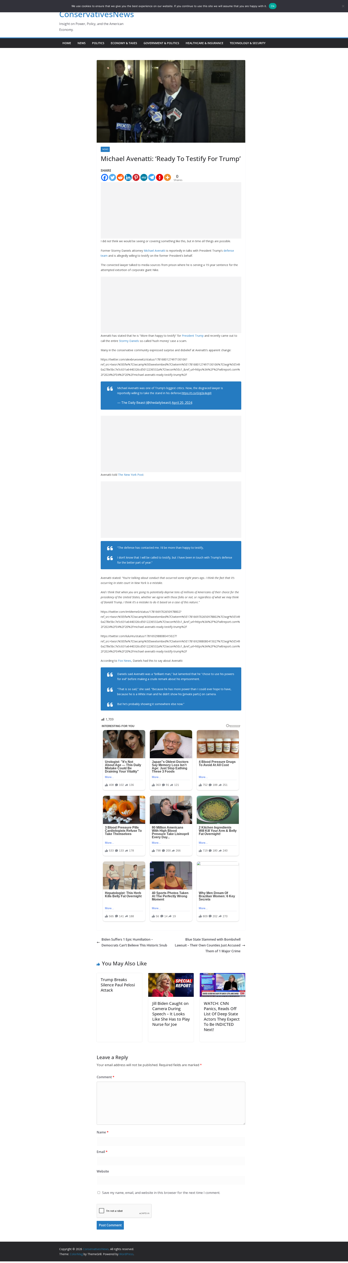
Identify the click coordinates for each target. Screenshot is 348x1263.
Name (103, 1132)
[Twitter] (112, 177)
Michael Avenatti (155, 250)
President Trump (192, 336)
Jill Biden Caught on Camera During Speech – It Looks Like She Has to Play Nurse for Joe (171, 1014)
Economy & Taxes (124, 43)
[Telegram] (151, 177)
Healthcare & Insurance (204, 43)
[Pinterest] (136, 177)
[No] (343, 6)
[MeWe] (143, 177)
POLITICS (98, 43)
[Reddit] (120, 177)
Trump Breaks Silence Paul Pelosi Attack (118, 985)
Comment (105, 1077)
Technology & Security (247, 43)
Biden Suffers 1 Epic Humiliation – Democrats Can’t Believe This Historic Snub (134, 942)
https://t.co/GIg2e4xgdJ (196, 393)
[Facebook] (104, 177)
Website (103, 1171)
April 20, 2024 (182, 402)
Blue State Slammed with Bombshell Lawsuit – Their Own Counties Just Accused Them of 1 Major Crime (207, 945)
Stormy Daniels (129, 341)
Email (102, 1152)
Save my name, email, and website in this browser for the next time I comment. (161, 1192)
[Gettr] (159, 177)
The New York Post (130, 475)
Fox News (124, 661)
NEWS (82, 43)
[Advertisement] (171, 210)
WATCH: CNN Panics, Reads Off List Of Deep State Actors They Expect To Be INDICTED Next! (222, 1016)
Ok (272, 6)
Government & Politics (161, 43)
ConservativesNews (96, 14)
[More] (167, 177)
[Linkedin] (128, 177)
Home (66, 43)
